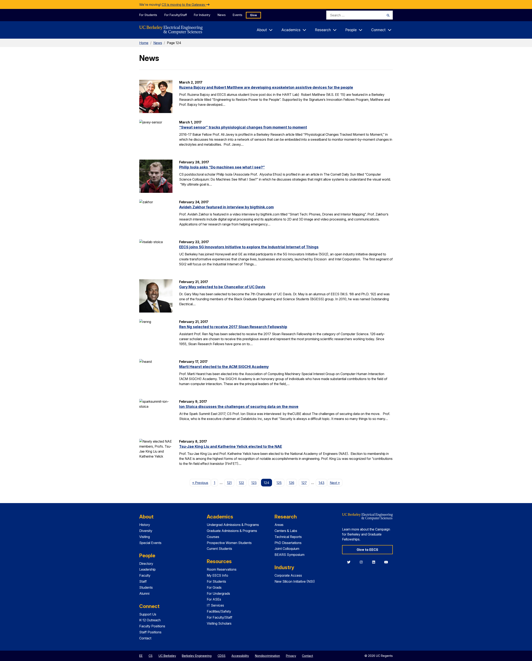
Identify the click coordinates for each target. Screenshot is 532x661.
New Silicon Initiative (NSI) (295, 581)
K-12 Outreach (150, 620)
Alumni (144, 593)
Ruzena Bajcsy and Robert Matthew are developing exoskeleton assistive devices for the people (266, 87)
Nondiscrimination (267, 655)
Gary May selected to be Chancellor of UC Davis (222, 287)
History (144, 525)
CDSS (221, 655)
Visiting (144, 537)
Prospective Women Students (229, 543)
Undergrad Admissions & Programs (233, 525)
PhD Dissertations (288, 543)
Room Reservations (221, 569)
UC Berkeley (167, 655)
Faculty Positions (152, 626)
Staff (143, 581)
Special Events (150, 543)
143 (321, 483)
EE (141, 655)
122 (241, 483)
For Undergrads (218, 593)
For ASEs (214, 599)
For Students (148, 15)
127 (304, 483)
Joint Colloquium (287, 549)
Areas (279, 525)
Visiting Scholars (219, 623)
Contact (145, 638)
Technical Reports (288, 537)
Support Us (147, 614)
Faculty (144, 575)
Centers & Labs (286, 531)
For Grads (214, 587)
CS (151, 655)
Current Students (219, 549)
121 (229, 483)
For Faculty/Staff (175, 15)
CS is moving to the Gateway (184, 4)
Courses (213, 537)
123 (254, 483)
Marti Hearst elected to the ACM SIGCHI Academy (224, 366)
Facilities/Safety (219, 611)
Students (146, 587)
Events (237, 15)
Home (143, 43)
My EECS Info (217, 575)
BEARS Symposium (289, 555)
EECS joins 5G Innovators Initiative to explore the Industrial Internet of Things (249, 247)
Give (253, 15)
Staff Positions (150, 632)
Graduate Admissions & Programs (232, 531)
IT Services (215, 605)
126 (291, 483)
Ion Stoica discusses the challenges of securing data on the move (238, 406)
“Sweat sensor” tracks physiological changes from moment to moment (243, 127)
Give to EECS (367, 550)
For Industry (202, 15)
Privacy (291, 655)
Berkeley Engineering (197, 655)
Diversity (145, 531)
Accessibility (240, 655)
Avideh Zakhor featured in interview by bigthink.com (226, 207)
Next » (336, 482)
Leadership (147, 569)
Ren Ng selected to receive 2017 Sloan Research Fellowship (233, 327)
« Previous (201, 482)
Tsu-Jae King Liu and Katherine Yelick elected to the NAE (230, 446)
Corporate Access (288, 575)
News (222, 15)
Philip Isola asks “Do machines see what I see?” (222, 167)
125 (279, 483)
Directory (146, 563)
